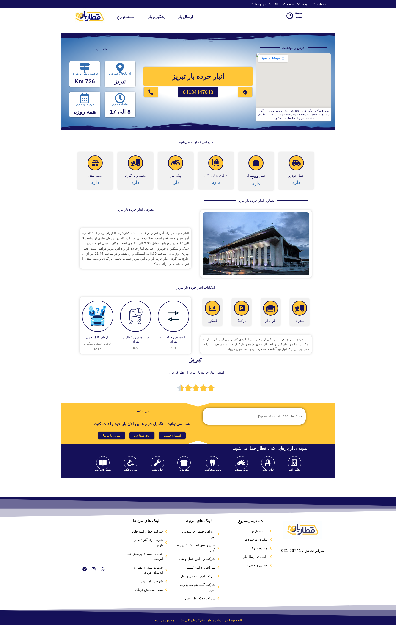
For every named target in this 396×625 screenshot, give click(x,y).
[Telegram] (84, 569)
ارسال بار (185, 16)
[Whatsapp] (102, 569)
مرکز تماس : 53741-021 (302, 550)
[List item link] (250, 530)
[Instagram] (93, 569)
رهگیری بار (156, 16)
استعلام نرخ (126, 16)
